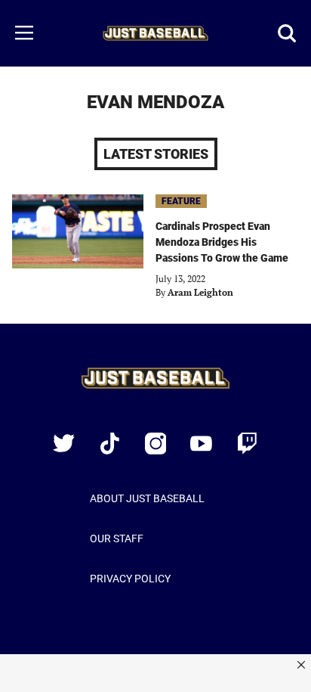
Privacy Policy (130, 579)
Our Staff (116, 538)
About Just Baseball (147, 498)
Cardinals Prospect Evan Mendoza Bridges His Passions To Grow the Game (222, 242)
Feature (181, 201)
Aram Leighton (200, 292)
